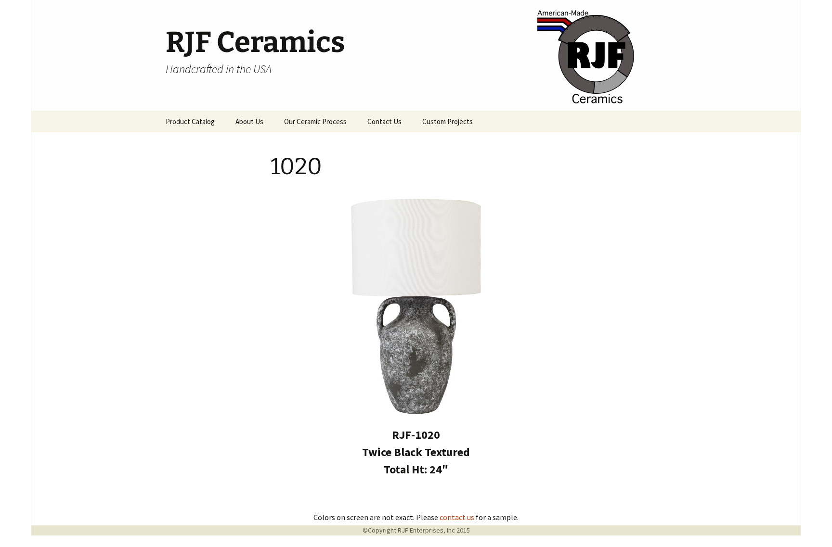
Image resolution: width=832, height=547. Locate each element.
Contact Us (384, 121)
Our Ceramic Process (315, 121)
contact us (457, 517)
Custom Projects (447, 121)
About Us (249, 121)
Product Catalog (190, 121)
